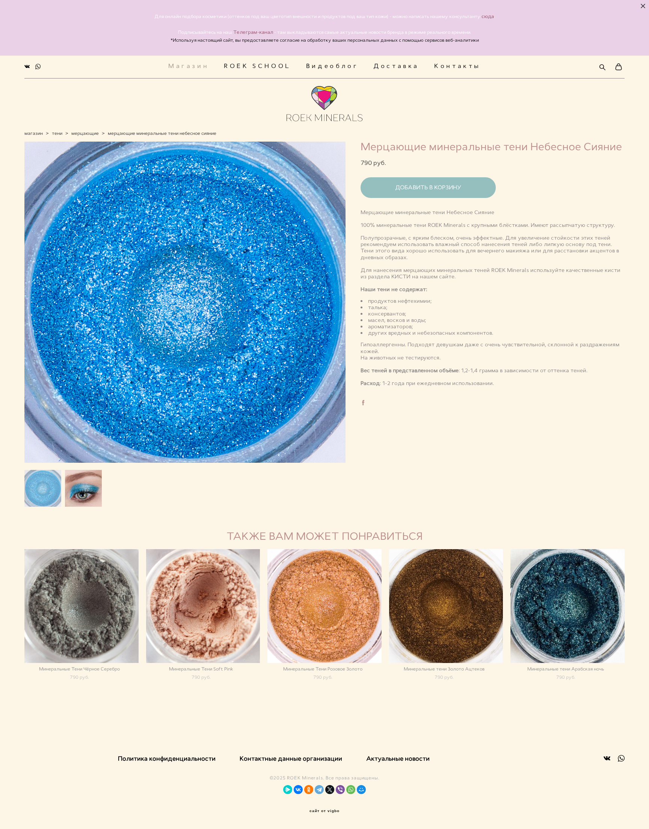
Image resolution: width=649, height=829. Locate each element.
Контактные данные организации (291, 759)
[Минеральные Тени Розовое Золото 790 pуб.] (324, 606)
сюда (487, 16)
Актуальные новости (398, 759)
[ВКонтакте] (298, 789)
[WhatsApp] (350, 789)
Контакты (457, 66)
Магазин (188, 66)
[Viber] (340, 789)
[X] (329, 789)
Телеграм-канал (253, 32)
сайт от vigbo (324, 811)
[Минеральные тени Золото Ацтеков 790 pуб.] (446, 606)
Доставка (396, 66)
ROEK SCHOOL (257, 66)
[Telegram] (319, 789)
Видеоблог (332, 66)
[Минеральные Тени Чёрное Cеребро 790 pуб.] (81, 606)
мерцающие (85, 133)
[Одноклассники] (308, 789)
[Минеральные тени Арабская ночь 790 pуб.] (567, 606)
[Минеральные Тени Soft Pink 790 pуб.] (203, 606)
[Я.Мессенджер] (287, 789)
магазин (33, 133)
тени (57, 133)
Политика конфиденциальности (167, 759)
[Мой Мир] (361, 789)
